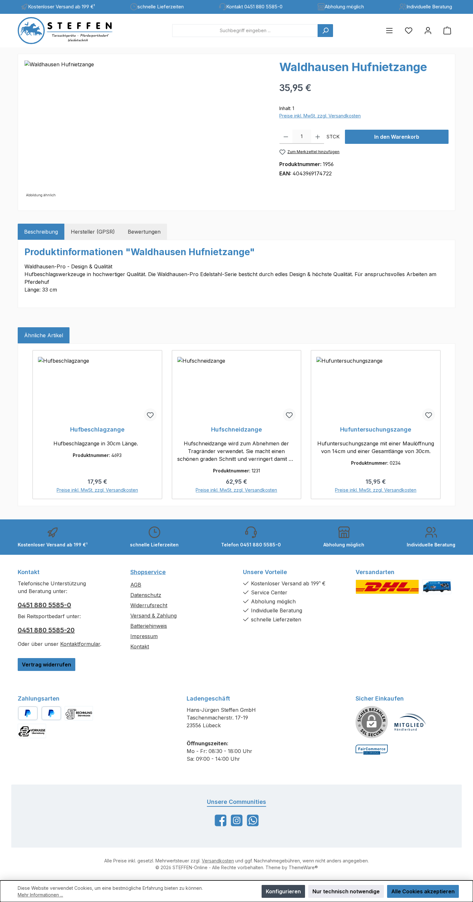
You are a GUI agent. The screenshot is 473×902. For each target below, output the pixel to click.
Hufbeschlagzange (97, 429)
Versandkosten (218, 860)
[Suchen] (325, 30)
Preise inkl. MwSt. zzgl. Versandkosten (320, 115)
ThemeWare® (303, 867)
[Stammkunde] (79, 713)
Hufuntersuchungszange (375, 429)
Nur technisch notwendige (346, 891)
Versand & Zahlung (153, 615)
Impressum (144, 636)
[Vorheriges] (31, 424)
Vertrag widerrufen (46, 664)
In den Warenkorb (396, 137)
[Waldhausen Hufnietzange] (145, 129)
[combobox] (245, 30)
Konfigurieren (283, 891)
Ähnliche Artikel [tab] (43, 335)
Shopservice (148, 572)
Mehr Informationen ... (40, 894)
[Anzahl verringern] (285, 137)
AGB (135, 584)
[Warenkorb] (447, 30)
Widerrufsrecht (148, 605)
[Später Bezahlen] (51, 713)
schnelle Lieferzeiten (160, 7)
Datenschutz (145, 595)
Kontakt (139, 646)
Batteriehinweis (148, 626)
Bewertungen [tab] (144, 231)
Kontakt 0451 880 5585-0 (254, 7)
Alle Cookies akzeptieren (423, 891)
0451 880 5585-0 (44, 605)
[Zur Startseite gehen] (71, 30)
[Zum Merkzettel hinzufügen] (150, 414)
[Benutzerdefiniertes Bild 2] (436, 587)
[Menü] (389, 30)
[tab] (41, 232)
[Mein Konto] (428, 30)
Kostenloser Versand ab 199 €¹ (61, 7)
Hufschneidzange (236, 429)
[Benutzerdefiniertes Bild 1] (387, 587)
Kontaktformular (80, 644)
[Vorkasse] (32, 731)
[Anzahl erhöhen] (317, 137)
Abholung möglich (344, 7)
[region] (145, 129)
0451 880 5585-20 (46, 630)
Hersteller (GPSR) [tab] (93, 231)
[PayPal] (28, 713)
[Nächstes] (441, 424)
